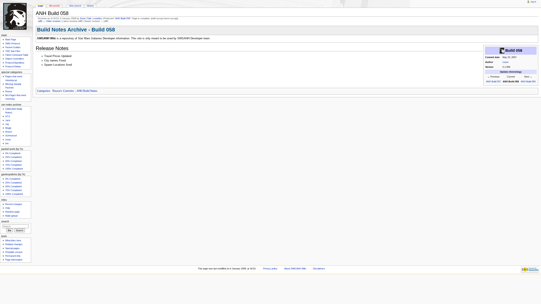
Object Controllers (14, 58)
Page (40, 5)
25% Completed (13, 157)
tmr (7, 143)
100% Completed (14, 168)
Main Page (10, 39)
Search (5, 221)
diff (40, 21)
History (90, 5)
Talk (89, 18)
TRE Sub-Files (12, 51)
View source (75, 5)
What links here (13, 240)
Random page (12, 211)
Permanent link (12, 256)
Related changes (14, 244)
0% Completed (12, 153)
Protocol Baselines (14, 62)
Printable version (13, 252)
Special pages (12, 248)
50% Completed (13, 161)
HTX (7, 116)
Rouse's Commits (63, 91)
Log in (533, 1)
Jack (7, 120)
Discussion (54, 5)
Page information (13, 259)
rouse (505, 62)
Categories (43, 91)
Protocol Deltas (13, 66)
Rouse (8, 91)
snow (8, 139)
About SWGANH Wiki (295, 268)
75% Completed (13, 165)
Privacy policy (270, 268)
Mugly (8, 128)
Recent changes (13, 204)
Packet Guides (12, 47)
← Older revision (51, 21)
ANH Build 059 (528, 81)
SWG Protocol (12, 43)
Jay (7, 124)
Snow (83, 18)
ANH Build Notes (87, 91)
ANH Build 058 (122, 18)
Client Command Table (16, 55)
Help (7, 208)
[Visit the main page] (16, 16)
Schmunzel (11, 135)
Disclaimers (319, 268)
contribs (97, 18)
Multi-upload (11, 215)
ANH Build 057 (493, 81)
